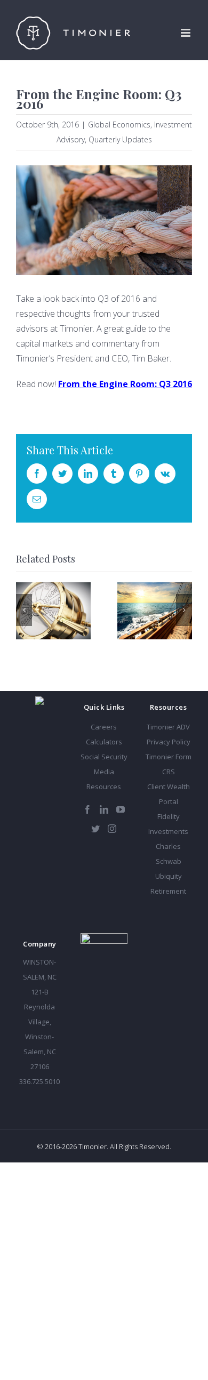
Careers (104, 727)
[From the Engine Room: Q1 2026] (154, 610)
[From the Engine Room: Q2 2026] (53, 610)
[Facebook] (87, 809)
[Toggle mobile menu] (186, 32)
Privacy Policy (168, 742)
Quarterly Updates (120, 139)
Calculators (104, 742)
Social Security (104, 756)
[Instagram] (112, 828)
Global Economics (119, 124)
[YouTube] (120, 809)
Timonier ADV (168, 727)
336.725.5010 (39, 1081)
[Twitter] (95, 828)
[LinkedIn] (104, 809)
